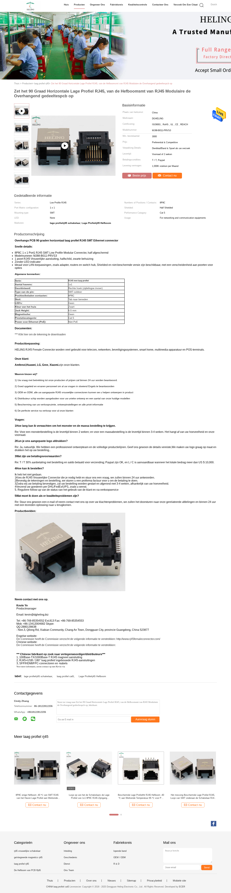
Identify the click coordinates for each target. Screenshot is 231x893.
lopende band (119, 851)
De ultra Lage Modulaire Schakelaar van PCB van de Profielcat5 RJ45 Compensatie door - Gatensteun (37, 797)
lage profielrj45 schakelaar (38, 676)
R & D (116, 864)
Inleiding (68, 851)
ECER (182, 886)
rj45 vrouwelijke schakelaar (27, 851)
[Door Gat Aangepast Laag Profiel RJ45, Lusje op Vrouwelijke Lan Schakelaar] (89, 768)
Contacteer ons (160, 4)
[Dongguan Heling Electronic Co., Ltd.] (30, 5)
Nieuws (112, 880)
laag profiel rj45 (21, 864)
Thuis (50, 880)
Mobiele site (179, 880)
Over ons (91, 880)
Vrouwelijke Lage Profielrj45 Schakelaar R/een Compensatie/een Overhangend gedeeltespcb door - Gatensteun (141, 797)
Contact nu (169, 175)
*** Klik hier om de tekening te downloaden (40, 334)
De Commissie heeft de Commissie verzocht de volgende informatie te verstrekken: (66, 639)
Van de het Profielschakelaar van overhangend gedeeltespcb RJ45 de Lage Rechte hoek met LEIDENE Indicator (193, 797)
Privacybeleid (154, 880)
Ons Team (69, 870)
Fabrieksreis (116, 4)
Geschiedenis (70, 857)
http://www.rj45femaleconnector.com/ (138, 639)
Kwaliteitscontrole (137, 4)
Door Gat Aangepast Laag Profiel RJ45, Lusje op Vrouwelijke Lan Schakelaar (89, 796)
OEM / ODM (119, 857)
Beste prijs (139, 175)
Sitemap (131, 880)
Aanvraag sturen (145, 719)
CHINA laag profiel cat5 (57, 886)
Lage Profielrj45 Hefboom (92, 676)
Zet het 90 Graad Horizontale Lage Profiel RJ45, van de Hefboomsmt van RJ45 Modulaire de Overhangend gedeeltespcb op (111, 83)
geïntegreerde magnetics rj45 (28, 857)
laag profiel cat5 (65, 676)
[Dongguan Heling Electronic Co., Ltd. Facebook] (213, 823)
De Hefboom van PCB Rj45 (27, 870)
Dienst (67, 864)
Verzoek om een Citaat (186, 4)
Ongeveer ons (97, 4)
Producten (79, 4)
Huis (66, 4)
